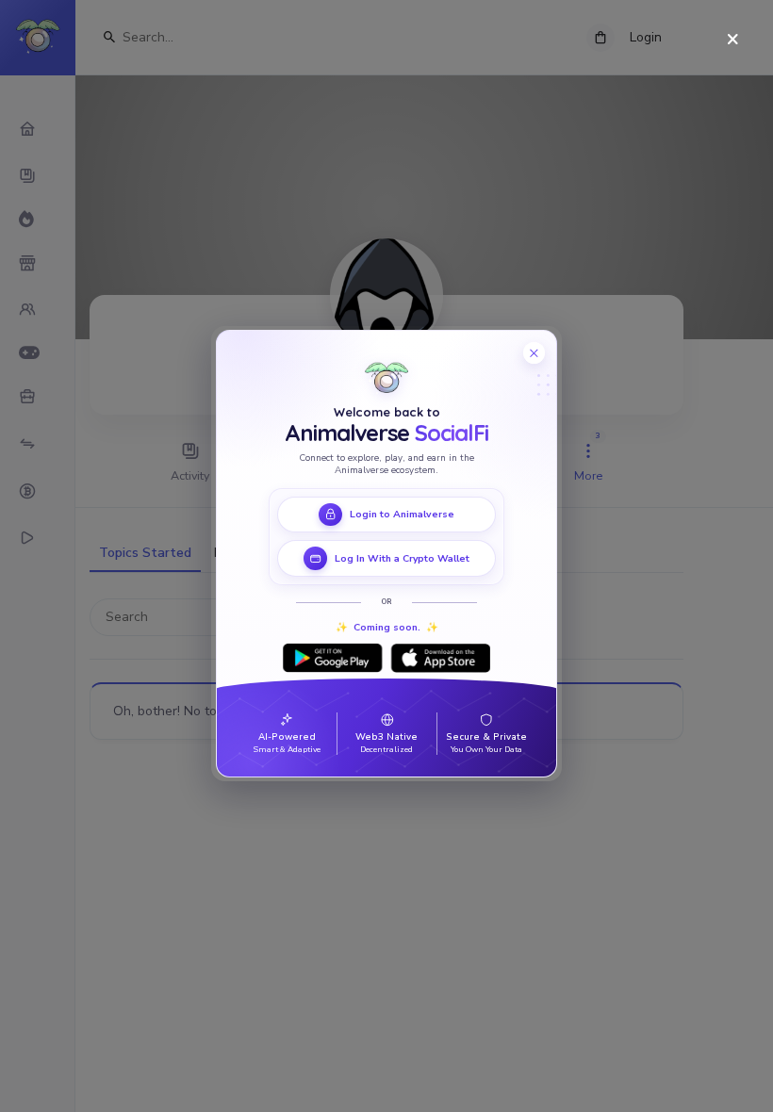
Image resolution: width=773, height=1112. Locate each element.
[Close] (733, 40)
